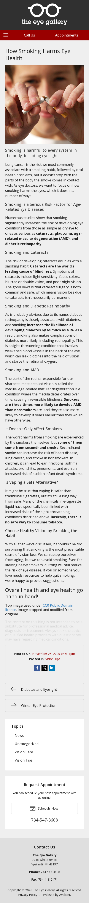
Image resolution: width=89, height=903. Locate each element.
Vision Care (24, 752)
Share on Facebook (37, 668)
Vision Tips (52, 659)
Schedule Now (47, 808)
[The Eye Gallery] (44, 14)
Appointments (66, 35)
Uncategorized (26, 743)
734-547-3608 (50, 872)
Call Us (29, 35)
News (19, 735)
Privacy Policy (27, 895)
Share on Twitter (44, 668)
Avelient (64, 895)
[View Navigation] (7, 35)
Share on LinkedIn (52, 668)
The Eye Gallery (44, 890)
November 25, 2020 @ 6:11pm (53, 654)
